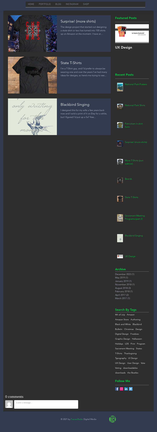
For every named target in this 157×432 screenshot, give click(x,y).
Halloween (137, 338)
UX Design (120, 363)
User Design (133, 363)
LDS (127, 343)
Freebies (134, 334)
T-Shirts (118, 353)
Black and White (123, 324)
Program (141, 343)
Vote (143, 363)
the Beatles (132, 372)
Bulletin (118, 329)
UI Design (133, 358)
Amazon (131, 314)
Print (133, 343)
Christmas (129, 329)
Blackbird (137, 324)
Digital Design (122, 334)
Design (139, 329)
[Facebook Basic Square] (117, 389)
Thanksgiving (130, 353)
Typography (120, 358)
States (139, 348)
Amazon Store (122, 319)
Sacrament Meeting (124, 348)
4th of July (120, 314)
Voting (118, 368)
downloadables (130, 368)
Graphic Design (122, 338)
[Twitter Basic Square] (130, 389)
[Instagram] (121, 389)
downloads (120, 372)
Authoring (135, 319)
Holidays (119, 343)
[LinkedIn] (126, 389)
